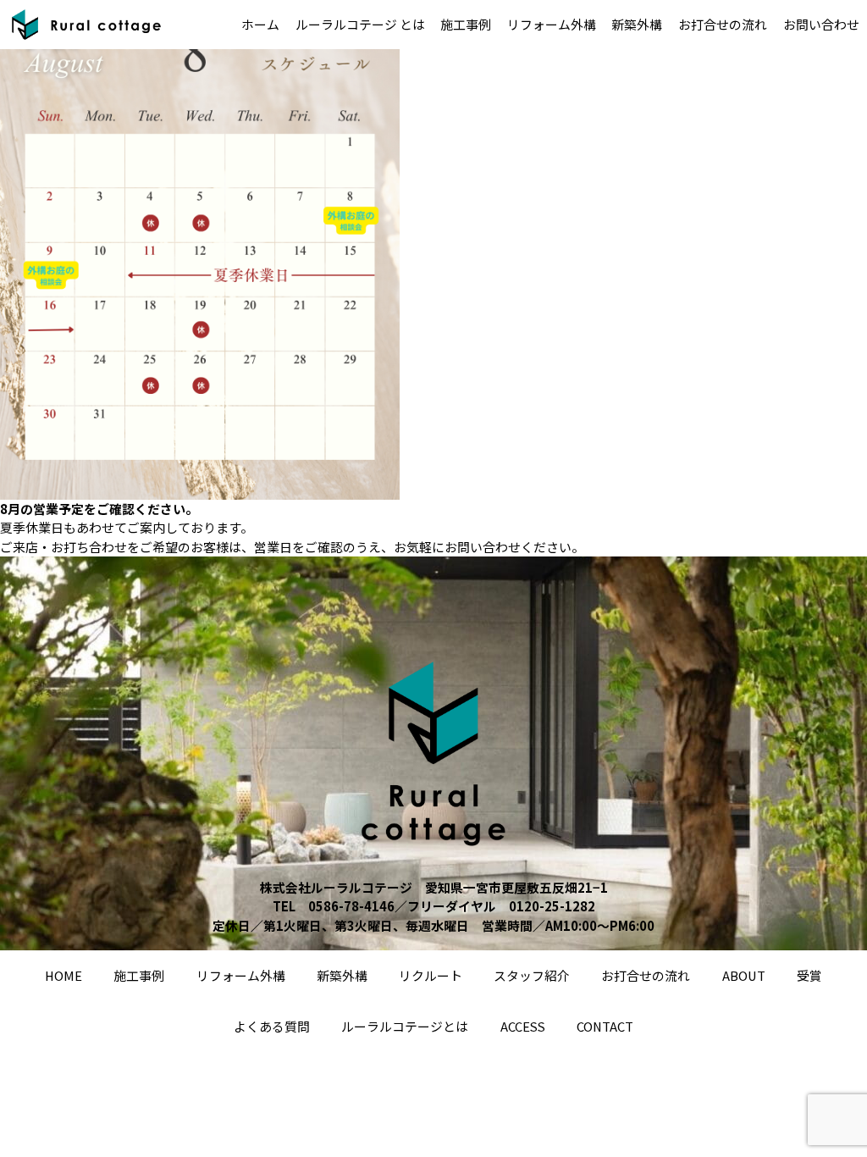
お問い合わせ (821, 24)
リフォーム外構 (551, 24)
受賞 (809, 975)
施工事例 (465, 24)
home (63, 975)
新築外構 (636, 24)
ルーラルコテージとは (404, 1026)
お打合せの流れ (722, 24)
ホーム (260, 24)
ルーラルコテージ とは (360, 24)
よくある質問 (272, 1026)
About (743, 975)
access (522, 1026)
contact (605, 1026)
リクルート (430, 975)
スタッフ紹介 (532, 975)
